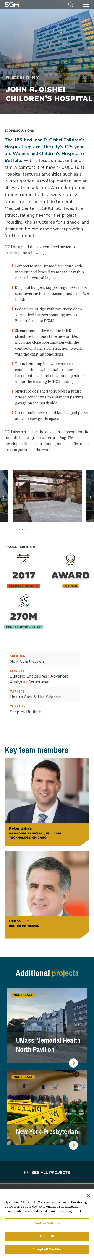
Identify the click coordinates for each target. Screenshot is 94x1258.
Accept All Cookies (47, 1249)
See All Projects (50, 1172)
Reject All (47, 1236)
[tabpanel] (47, 496)
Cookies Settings (47, 1223)
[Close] (89, 1195)
